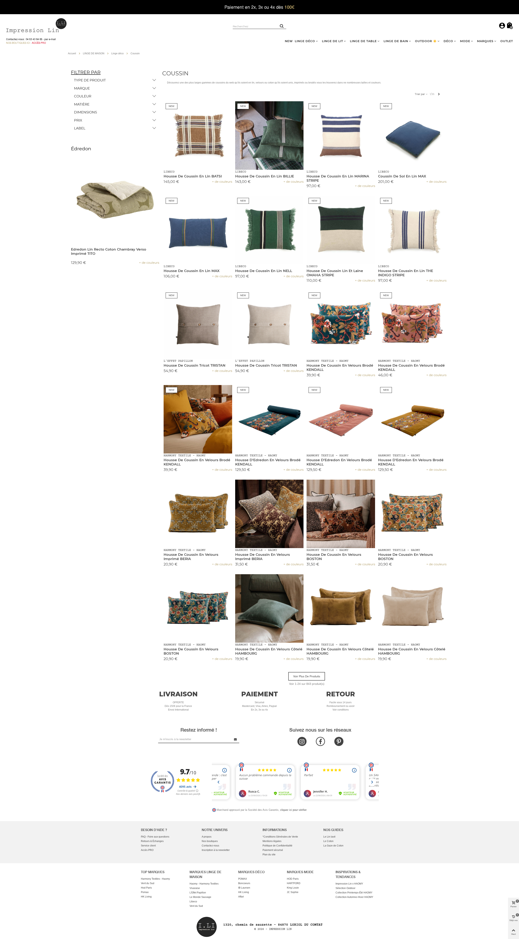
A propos (206, 836)
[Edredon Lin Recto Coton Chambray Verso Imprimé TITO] (115, 200)
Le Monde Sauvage (200, 897)
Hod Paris (146, 887)
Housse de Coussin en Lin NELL (263, 271)
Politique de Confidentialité (277, 845)
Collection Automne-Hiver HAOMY (354, 897)
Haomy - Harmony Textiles (204, 883)
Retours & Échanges (152, 841)
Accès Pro (39, 43)
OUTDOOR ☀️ (426, 41)
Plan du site (269, 854)
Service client (148, 845)
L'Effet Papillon (198, 892)
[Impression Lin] (36, 25)
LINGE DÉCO (305, 41)
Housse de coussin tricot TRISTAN (194, 365)
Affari (241, 896)
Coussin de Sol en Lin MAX (402, 176)
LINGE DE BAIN (396, 41)
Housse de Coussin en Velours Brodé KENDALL (340, 367)
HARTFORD (293, 883)
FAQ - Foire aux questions (155, 836)
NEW (289, 41)
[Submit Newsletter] (235, 739)
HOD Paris (293, 878)
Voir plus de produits (306, 676)
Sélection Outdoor (345, 888)
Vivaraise (195, 888)
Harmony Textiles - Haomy (155, 878)
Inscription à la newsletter (216, 850)
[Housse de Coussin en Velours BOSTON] (341, 514)
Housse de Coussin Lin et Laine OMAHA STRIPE (335, 273)
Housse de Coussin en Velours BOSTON (334, 557)
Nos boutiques (210, 841)
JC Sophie (292, 892)
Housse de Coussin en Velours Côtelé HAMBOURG (268, 651)
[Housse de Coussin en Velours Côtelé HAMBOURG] (269, 608)
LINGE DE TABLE (363, 41)
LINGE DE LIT (332, 41)
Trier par (420, 94)
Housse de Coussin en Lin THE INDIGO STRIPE (405, 273)
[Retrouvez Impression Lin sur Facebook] (320, 741)
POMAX (242, 878)
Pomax (145, 892)
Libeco (193, 901)
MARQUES (485, 41)
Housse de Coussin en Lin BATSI (193, 176)
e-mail (52, 39)
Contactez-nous (210, 845)
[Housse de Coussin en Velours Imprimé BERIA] (198, 514)
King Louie (293, 887)
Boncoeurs (244, 883)
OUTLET (506, 41)
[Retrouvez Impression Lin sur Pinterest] (339, 741)
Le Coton (328, 841)
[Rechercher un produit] (281, 25)
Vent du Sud (147, 883)
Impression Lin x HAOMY (349, 883)
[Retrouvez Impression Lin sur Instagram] (302, 741)
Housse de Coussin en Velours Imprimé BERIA (191, 557)
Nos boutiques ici (18, 43)
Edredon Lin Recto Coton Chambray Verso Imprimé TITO (108, 251)
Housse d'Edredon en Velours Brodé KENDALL (268, 462)
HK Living (146, 896)
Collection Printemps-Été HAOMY (354, 892)
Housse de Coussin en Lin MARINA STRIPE (338, 178)
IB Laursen (244, 887)
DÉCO (448, 41)
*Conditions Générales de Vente (280, 836)
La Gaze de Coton (333, 845)
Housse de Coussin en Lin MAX (192, 271)
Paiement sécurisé (273, 850)
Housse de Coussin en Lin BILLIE (264, 176)
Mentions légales (272, 841)
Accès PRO (147, 850)
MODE (465, 41)
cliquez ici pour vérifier (293, 810)
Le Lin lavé (329, 836)
